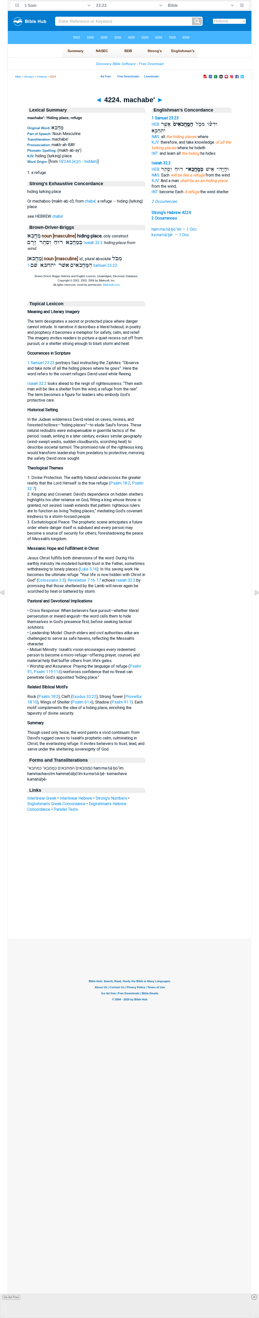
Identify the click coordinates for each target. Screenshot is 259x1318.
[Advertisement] (129, 908)
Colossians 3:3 (51, 580)
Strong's (29, 76)
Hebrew (42, 76)
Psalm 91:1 (122, 702)
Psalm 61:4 (82, 702)
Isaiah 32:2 (93, 242)
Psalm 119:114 (47, 671)
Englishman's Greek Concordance (56, 803)
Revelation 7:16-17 (84, 580)
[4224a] (252, 603)
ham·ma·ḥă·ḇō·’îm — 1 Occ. (174, 229)
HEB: (156, 124)
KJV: (156, 142)
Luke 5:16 (88, 569)
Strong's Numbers (111, 798)
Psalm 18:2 (120, 483)
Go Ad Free (11, 1297)
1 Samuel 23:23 (41, 362)
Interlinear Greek (41, 798)
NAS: (156, 136)
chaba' (90, 201)
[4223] (6, 603)
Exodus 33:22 (84, 696)
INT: (155, 153)
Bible (18, 76)
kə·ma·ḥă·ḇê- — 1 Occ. (171, 234)
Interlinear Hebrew (76, 798)
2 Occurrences (164, 201)
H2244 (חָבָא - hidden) (78, 161)
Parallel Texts (66, 809)
